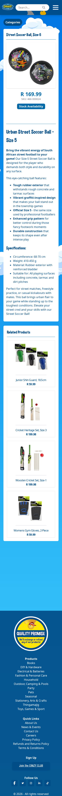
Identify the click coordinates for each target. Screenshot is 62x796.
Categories (13, 22)
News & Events (31, 727)
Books (31, 663)
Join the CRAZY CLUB (31, 766)
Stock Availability (31, 106)
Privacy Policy (31, 739)
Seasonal (31, 696)
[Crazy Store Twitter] (23, 783)
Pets (31, 692)
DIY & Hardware (31, 667)
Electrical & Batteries (31, 671)
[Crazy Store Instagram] (31, 783)
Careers (31, 735)
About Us (31, 723)
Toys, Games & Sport (31, 709)
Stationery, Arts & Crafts (31, 700)
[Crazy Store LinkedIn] (39, 783)
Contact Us (31, 731)
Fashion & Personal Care (31, 675)
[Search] (43, 7)
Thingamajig (31, 705)
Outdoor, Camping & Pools (31, 684)
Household (31, 680)
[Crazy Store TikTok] (47, 783)
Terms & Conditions (31, 748)
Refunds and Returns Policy (31, 744)
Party (31, 688)
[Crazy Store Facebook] (14, 783)
